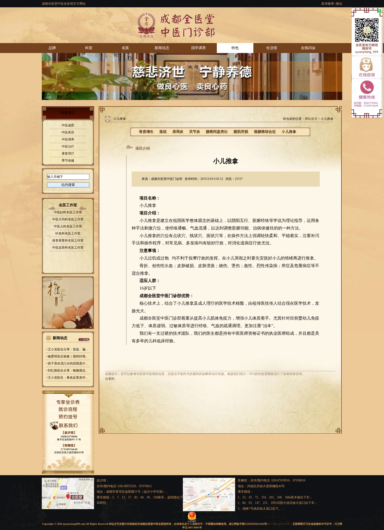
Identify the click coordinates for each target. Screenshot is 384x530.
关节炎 (194, 132)
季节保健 (68, 160)
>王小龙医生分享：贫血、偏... (67, 349)
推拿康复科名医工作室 (68, 240)
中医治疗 (68, 146)
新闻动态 (162, 48)
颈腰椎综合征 (265, 132)
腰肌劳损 (241, 132)
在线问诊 (308, 48)
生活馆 (271, 48)
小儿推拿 (289, 132)
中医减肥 (68, 125)
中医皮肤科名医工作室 (68, 247)
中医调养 (68, 139)
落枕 (163, 132)
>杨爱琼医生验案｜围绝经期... (67, 356)
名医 (125, 48)
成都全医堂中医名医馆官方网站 (64, 3)
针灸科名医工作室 (67, 233)
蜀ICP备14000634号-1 (279, 523)
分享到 (109, 379)
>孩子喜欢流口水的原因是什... (67, 363)
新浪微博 (327, 3)
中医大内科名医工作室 (68, 219)
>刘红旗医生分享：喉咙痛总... (67, 370)
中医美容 (68, 132)
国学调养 (198, 48)
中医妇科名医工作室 (68, 212)
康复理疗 (68, 153)
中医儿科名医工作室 (68, 226)
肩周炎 (177, 132)
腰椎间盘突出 (217, 132)
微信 (339, 3)
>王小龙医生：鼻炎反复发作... (67, 377)
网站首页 (311, 119)
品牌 (52, 48)
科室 (88, 48)
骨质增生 (146, 132)
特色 (235, 48)
